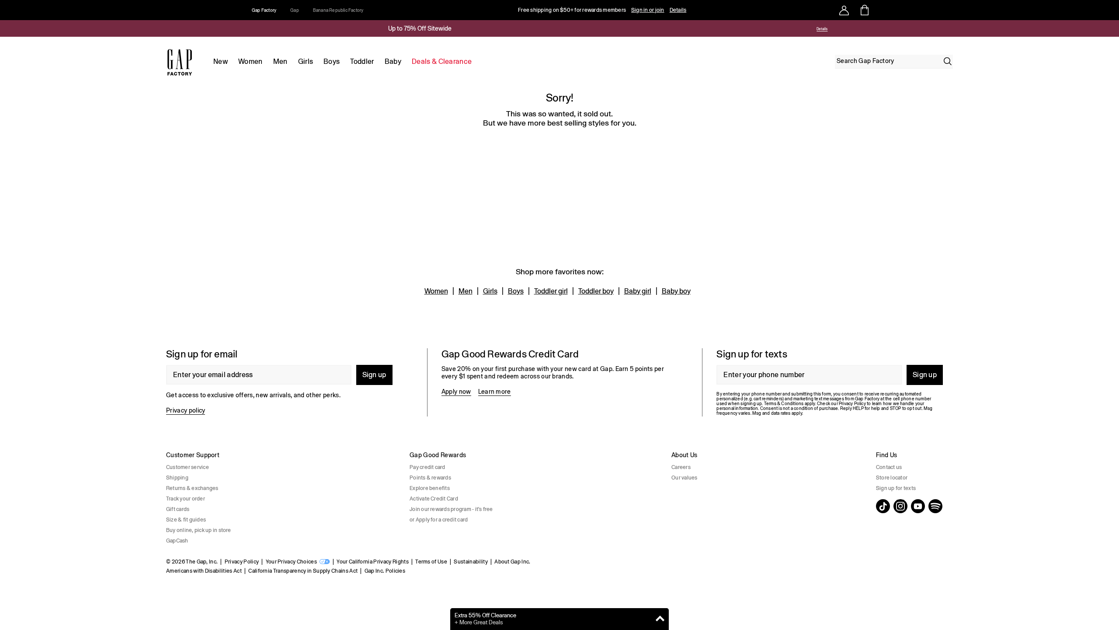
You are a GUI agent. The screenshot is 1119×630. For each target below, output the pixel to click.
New (220, 61)
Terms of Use (431, 562)
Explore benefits (430, 488)
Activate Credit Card (434, 499)
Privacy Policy (242, 562)
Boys (331, 61)
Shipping (177, 478)
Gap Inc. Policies (385, 571)
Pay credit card (427, 467)
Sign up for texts (896, 488)
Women (250, 61)
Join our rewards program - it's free (451, 509)
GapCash (177, 541)
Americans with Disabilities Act (204, 571)
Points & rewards (430, 478)
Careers (681, 467)
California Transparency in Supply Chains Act (303, 571)
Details (678, 10)
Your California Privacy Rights (373, 562)
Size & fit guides (186, 520)
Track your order (185, 499)
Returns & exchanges (192, 488)
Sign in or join (647, 10)
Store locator (891, 478)
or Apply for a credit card (439, 520)
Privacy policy (185, 410)
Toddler (362, 61)
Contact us (889, 467)
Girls (305, 61)
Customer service (187, 467)
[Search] (947, 61)
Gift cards (177, 509)
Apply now (456, 391)
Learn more (494, 391)
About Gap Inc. (512, 562)
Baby (393, 61)
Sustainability (470, 562)
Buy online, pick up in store (198, 530)
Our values (684, 478)
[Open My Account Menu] (844, 10)
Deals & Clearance (442, 61)
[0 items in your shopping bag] (864, 10)
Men (280, 61)
